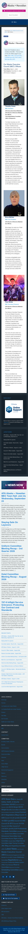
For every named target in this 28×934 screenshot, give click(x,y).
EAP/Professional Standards (7, 751)
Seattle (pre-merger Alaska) (7, 721)
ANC (9, 55)
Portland (3, 712)
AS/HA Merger (13, 807)
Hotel (2, 760)
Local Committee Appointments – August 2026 (12, 686)
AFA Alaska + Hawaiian (14, 5)
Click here (6, 422)
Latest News (11, 848)
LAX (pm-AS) (18, 55)
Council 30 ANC (20, 821)
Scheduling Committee (10, 869)
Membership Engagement (7, 770)
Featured (3, 833)
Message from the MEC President (9, 857)
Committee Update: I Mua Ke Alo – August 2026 (12, 644)
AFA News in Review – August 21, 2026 (13, 447)
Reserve (3, 773)
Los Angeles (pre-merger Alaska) (9, 706)
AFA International (5, 911)
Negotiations (13, 859)
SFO (14, 59)
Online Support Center (6, 908)
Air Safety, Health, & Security (7, 741)
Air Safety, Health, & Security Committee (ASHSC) (12, 801)
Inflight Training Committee (16, 843)
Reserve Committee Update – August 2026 (13, 454)
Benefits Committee (13, 810)
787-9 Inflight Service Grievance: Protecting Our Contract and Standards (12, 606)
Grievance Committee (9, 836)
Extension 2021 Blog (21, 831)
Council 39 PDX (18, 823)
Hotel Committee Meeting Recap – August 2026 (13, 576)
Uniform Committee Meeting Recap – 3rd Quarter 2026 (11, 548)
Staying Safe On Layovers (9, 439)
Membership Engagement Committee (15, 855)
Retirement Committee (14, 867)
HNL (12, 55)
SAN (19, 57)
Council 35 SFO (7, 823)
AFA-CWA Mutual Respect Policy (8, 921)
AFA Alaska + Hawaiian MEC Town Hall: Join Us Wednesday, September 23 (13, 497)
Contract (17, 812)
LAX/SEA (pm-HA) (9, 57)
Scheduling (3, 779)
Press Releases (9, 865)
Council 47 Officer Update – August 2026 (13, 450)
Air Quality (17, 799)
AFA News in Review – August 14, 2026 (10, 678)
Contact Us (3, 905)
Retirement (3, 776)
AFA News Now (8, 798)
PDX (16, 57)
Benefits (3, 744)
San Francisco (4, 718)
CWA (2, 914)
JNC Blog (4, 845)
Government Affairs (5, 754)
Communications (5, 748)
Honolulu (3, 703)
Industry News (12, 841)
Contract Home (4, 735)
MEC (2, 728)
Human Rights (4, 763)
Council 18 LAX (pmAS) (12, 818)
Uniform (3, 782)
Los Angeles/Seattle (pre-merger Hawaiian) (11, 709)
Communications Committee (7, 812)
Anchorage (3, 699)
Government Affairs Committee (14, 833)
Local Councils (20, 849)
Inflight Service (4, 766)
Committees (22, 810)
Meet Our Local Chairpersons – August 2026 (14, 462)
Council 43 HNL (6, 826)
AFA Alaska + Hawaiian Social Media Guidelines (12, 918)
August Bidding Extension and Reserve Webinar (12, 666)
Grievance (3, 757)
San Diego (3, 715)
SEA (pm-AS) (8, 59)
